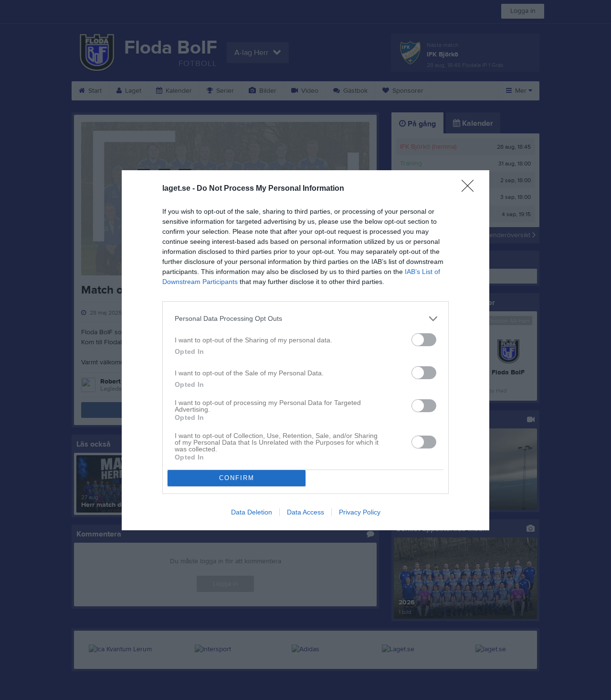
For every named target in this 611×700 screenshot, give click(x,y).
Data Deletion (251, 512)
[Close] (471, 189)
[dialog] (305, 350)
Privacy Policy (359, 512)
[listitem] (305, 319)
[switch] (423, 339)
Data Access (305, 512)
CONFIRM (236, 477)
